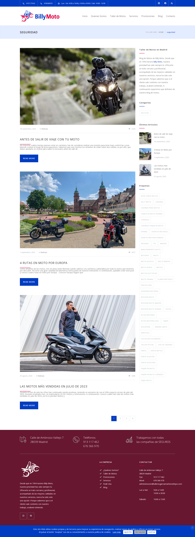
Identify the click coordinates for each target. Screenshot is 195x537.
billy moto (146, 202)
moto (156, 255)
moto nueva (146, 267)
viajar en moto (148, 368)
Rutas (168, 309)
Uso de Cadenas (165, 345)
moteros (145, 255)
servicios (145, 333)
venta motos (157, 351)
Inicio (85, 16)
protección (146, 285)
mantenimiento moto (151, 249)
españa (144, 232)
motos (160, 267)
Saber (165, 321)
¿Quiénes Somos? (111, 470)
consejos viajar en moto (152, 226)
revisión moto (147, 297)
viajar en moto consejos (152, 374)
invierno (145, 243)
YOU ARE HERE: (151, 32)
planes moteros (165, 279)
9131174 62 (30, 3)
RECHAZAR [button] (140, 532)
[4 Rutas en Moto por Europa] (77, 210)
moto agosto (147, 261)
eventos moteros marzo (152, 238)
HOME (161, 32)
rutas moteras (148, 315)
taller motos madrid (151, 339)
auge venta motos (149, 196)
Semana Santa (161, 327)
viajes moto (146, 380)
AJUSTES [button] (128, 532)
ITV (154, 243)
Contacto (170, 16)
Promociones (148, 16)
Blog (160, 16)
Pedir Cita (107, 484)
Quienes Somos (99, 16)
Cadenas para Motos (150, 208)
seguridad (145, 327)
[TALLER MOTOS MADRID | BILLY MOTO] (44, 16)
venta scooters (148, 363)
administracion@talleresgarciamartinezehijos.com (160, 484)
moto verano (147, 279)
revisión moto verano (151, 309)
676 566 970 (91, 446)
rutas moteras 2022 (150, 321)
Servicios (133, 16)
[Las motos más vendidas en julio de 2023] (77, 333)
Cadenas (159, 202)
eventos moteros (160, 232)
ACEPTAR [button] (151, 532)
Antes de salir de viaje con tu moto (49, 139)
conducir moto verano (151, 214)
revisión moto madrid (151, 303)
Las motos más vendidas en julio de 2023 (53, 386)
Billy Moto (157, 61)
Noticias (45, 129)
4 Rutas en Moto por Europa (43, 263)
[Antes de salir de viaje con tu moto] (77, 86)
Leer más (117, 532)
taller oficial (147, 345)
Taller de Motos (118, 16)
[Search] (172, 3)
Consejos (145, 220)
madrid (163, 243)
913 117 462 (91, 442)
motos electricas (149, 273)
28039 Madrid (145, 473)
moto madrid (164, 261)
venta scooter (148, 357)
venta (143, 351)
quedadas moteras (149, 291)
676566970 (48, 3)
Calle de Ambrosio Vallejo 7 (151, 470)
